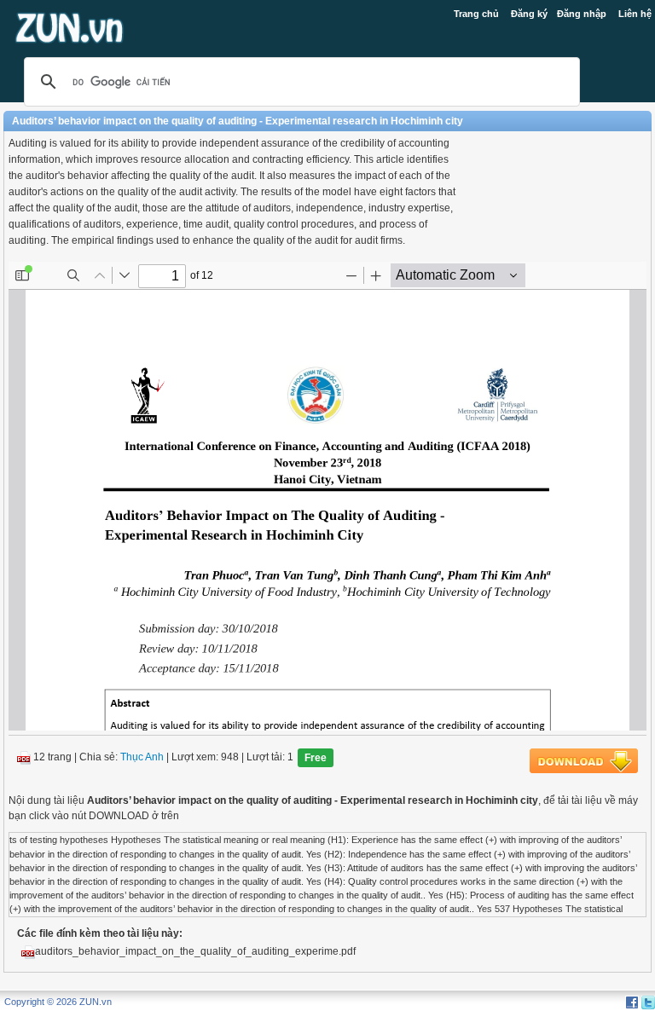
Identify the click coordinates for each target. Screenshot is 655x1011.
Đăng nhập (581, 14)
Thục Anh (142, 758)
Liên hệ (635, 14)
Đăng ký (529, 14)
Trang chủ (476, 14)
